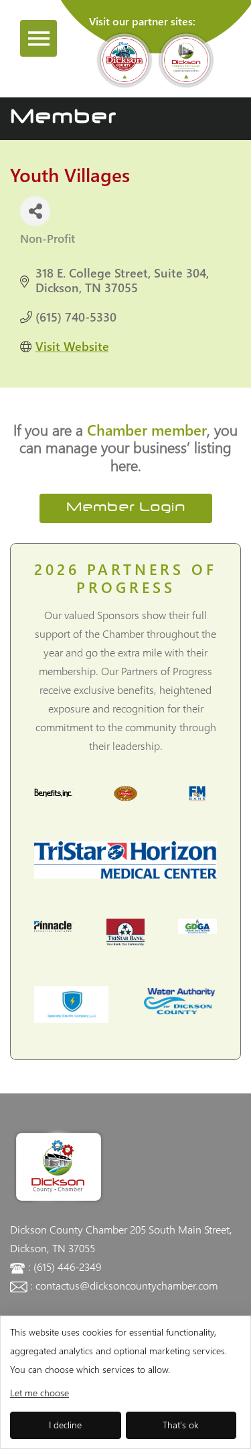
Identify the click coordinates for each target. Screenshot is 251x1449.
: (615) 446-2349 (64, 1267)
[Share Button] (35, 211)
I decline (65, 1424)
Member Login (125, 508)
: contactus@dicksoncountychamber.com (124, 1285)
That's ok (181, 1424)
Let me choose (39, 1392)
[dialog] (125, 1382)
